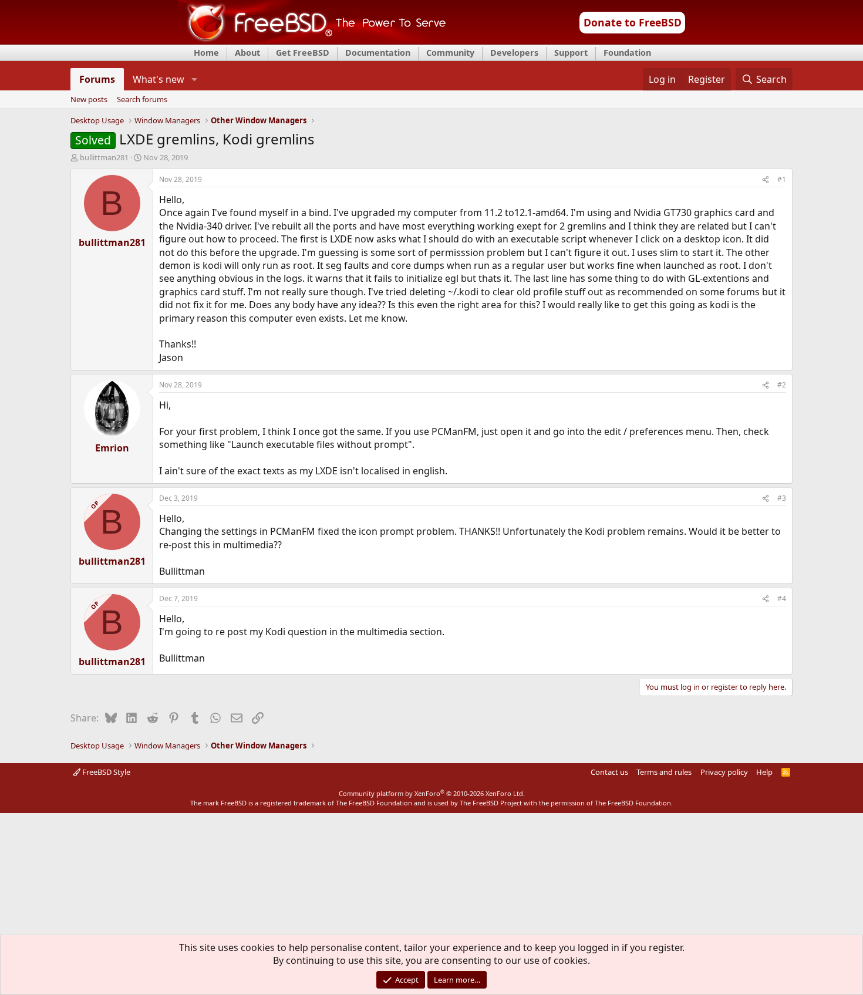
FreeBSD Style (105, 772)
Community (450, 52)
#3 (781, 498)
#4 (781, 598)
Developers (514, 52)
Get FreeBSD (302, 52)
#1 (781, 179)
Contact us (609, 772)
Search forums (142, 100)
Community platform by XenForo (432, 793)
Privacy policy (724, 772)
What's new (158, 79)
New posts (88, 100)
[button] (194, 79)
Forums (97, 79)
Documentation (377, 52)
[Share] (765, 180)
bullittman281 (104, 157)
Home (206, 52)
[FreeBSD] (312, 40)
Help (764, 772)
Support (571, 52)
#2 (781, 385)
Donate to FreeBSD (633, 22)
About (247, 52)
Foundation (627, 52)
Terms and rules (664, 772)
